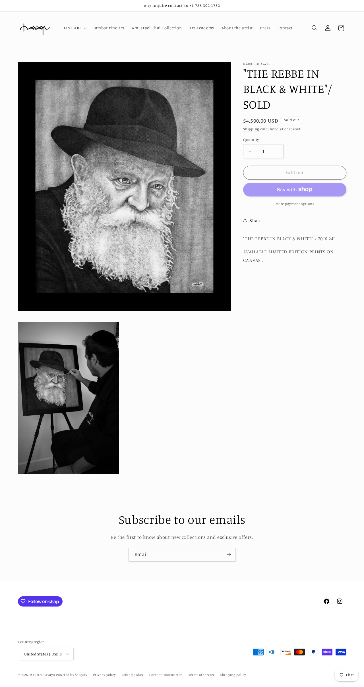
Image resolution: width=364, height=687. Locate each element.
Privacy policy (104, 675)
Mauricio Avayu (42, 675)
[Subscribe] (228, 555)
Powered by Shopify (71, 675)
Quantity (251, 139)
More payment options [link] (295, 203)
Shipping (251, 129)
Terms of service (202, 675)
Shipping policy (233, 675)
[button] (74, 28)
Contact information (166, 675)
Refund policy (132, 675)
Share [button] (255, 220)
